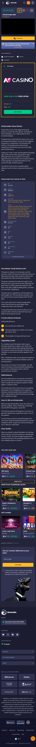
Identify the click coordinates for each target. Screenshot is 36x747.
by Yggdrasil (6, 16)
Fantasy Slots (12, 211)
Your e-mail (7, 559)
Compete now (18, 47)
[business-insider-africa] (9, 684)
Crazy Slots (15, 208)
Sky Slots (22, 216)
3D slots (10, 200)
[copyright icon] (27, 684)
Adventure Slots (13, 206)
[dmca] (10, 722)
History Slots (12, 213)
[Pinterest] (17, 635)
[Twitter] (8, 635)
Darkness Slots (24, 208)
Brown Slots (23, 206)
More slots (18, 481)
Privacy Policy (16, 734)
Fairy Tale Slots (22, 210)
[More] (33, 738)
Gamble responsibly (10, 712)
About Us (4, 730)
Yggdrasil (11, 195)
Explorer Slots (12, 210)
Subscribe (18, 565)
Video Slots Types (17, 202)
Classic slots (18, 200)
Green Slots (28, 211)
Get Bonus (18, 112)
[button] (8, 476)
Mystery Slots (16, 215)
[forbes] (27, 677)
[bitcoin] (9, 677)
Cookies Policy (30, 730)
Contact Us (12, 730)
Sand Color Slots (13, 216)
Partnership (20, 730)
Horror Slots (21, 213)
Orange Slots (25, 215)
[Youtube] (3, 635)
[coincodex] (27, 692)
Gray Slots (20, 211)
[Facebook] (13, 635)
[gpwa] (20, 722)
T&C (23, 734)
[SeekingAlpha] (9, 692)
